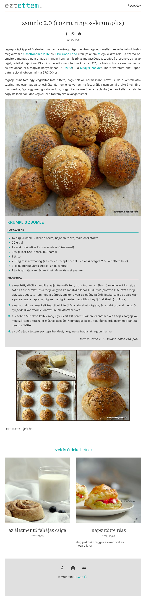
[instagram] (73, 568)
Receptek (134, 5)
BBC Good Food (66, 54)
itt (99, 54)
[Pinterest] (79, 34)
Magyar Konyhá (90, 68)
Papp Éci (82, 577)
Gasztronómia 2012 (36, 54)
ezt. (24, 5)
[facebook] (66, 34)
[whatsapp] (73, 34)
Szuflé (68, 68)
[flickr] (84, 568)
